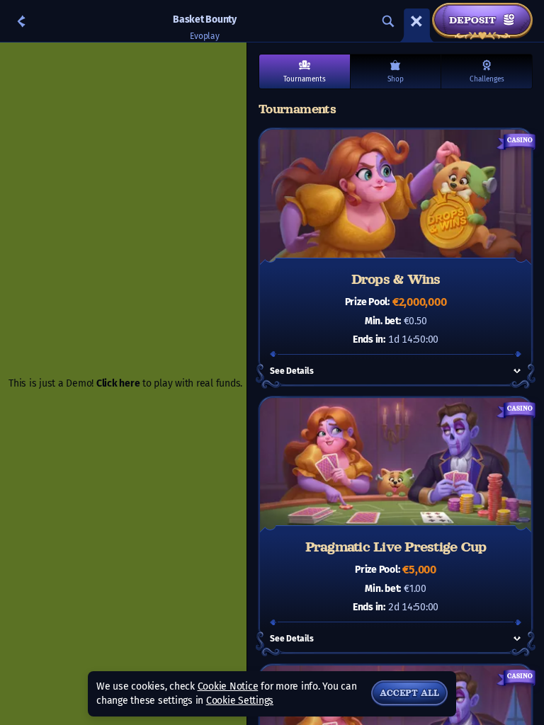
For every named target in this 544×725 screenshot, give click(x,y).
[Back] (21, 21)
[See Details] (517, 371)
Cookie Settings (239, 701)
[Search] (388, 21)
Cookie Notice (228, 686)
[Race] (416, 21)
